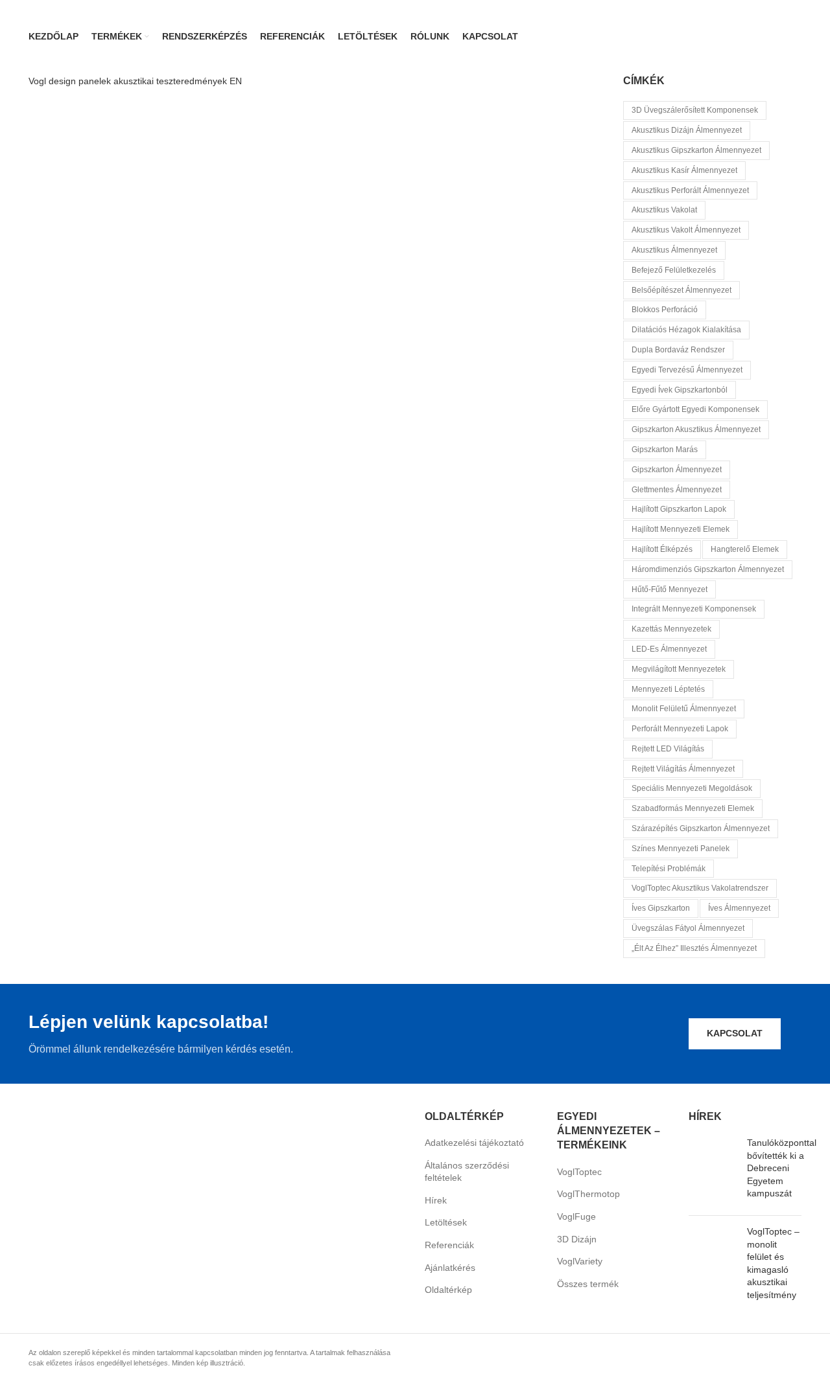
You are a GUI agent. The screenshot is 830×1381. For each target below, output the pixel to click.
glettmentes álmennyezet (677, 489)
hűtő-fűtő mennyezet (669, 589)
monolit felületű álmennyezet (684, 708)
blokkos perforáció (665, 309)
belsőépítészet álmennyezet (681, 290)
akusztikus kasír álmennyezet (684, 170)
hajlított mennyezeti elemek (680, 529)
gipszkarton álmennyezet (677, 469)
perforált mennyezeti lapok (680, 728)
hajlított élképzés (662, 549)
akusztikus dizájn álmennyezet (687, 130)
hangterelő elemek (745, 549)
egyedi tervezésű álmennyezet (687, 369)
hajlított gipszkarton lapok (679, 509)
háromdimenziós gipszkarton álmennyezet (708, 569)
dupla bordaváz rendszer (678, 349)
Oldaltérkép (448, 1289)
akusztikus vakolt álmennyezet (686, 229)
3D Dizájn (577, 1239)
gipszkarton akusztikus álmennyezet (696, 429)
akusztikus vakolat (664, 209)
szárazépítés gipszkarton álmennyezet (701, 828)
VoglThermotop (588, 1194)
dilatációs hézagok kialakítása (686, 329)
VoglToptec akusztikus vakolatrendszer (700, 888)
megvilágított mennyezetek (679, 669)
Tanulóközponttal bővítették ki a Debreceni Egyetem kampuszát (781, 1167)
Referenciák (449, 1245)
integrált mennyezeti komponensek (694, 608)
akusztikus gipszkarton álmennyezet (696, 150)
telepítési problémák (669, 868)
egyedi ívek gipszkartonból (680, 389)
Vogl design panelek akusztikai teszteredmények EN (135, 81)
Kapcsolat (735, 1033)
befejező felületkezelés (674, 270)
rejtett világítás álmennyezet (683, 768)
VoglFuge (576, 1216)
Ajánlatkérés (450, 1267)
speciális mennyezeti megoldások (692, 788)
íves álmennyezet (739, 908)
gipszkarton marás (665, 449)
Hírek (436, 1200)
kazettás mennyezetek (671, 628)
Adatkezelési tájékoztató (474, 1142)
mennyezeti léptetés (668, 689)
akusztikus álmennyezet (674, 250)
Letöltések (446, 1222)
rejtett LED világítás (668, 748)
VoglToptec (579, 1172)
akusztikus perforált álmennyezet (690, 190)
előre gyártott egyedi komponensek (695, 409)
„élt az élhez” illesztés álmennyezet (694, 948)
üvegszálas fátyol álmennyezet (688, 928)
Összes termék (588, 1284)
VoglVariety (579, 1261)
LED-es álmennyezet (669, 649)
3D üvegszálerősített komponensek (695, 110)
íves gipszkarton (661, 908)
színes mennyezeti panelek (680, 848)
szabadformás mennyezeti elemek (693, 808)
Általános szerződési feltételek (467, 1171)
